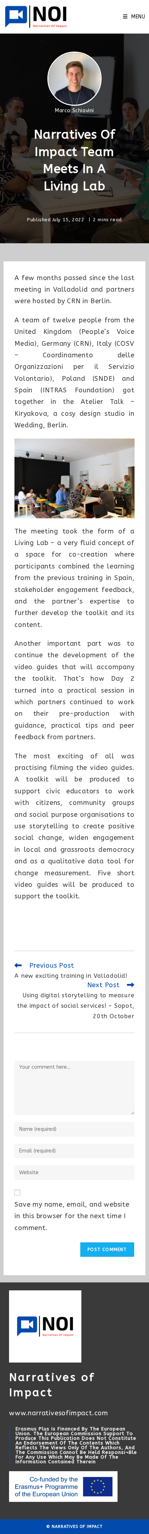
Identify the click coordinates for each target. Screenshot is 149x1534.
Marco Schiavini (74, 111)
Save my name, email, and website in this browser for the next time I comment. (71, 1216)
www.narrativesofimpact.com (58, 1413)
